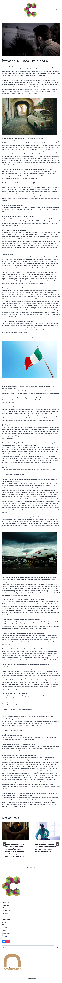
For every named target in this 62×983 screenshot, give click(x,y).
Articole (4, 925)
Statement (6, 905)
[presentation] (15, 831)
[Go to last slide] (4, 844)
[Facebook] (4, 941)
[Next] (57, 844)
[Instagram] (8, 941)
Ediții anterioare (6, 933)
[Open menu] (56, 10)
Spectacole (6, 910)
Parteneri (4, 927)
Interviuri (4, 922)
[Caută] (57, 947)
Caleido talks (6, 919)
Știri (4, 916)
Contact (4, 930)
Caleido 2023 (6, 902)
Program (5, 908)
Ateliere (5, 913)
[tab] (27, 867)
